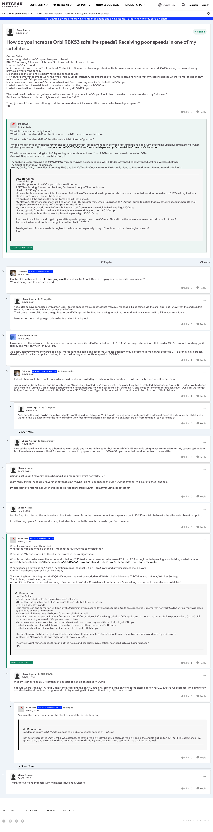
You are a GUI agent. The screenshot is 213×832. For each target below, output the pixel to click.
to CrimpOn (44, 299)
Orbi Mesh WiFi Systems (49, 13)
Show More (27, 431)
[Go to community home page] (12, 4)
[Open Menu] (208, 13)
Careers (50, 810)
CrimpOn (22, 271)
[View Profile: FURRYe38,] (13, 125)
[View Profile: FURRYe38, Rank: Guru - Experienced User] (13, 540)
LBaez (19, 30)
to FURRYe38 (45, 674)
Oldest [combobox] (205, 262)
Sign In (205, 4)
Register (193, 4)
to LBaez (68, 707)
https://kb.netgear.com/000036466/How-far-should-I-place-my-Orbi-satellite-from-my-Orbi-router (97, 147)
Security (69, 810)
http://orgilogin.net (54, 279)
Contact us (29, 810)
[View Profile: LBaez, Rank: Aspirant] (10, 32)
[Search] (183, 5)
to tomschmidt (66, 371)
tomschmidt (24, 335)
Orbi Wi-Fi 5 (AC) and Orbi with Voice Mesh (87, 13)
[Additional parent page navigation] (32, 13)
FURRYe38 (23, 124)
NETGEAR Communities (14, 13)
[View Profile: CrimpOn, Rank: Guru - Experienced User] (13, 273)
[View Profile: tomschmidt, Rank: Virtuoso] (13, 337)
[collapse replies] (3, 271)
